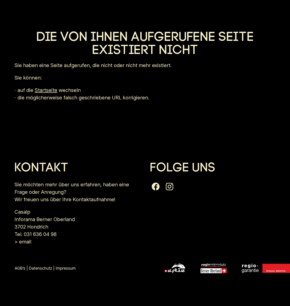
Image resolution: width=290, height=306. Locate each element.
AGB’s (19, 268)
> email (22, 242)
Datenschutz (40, 268)
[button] (155, 186)
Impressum (66, 268)
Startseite (46, 90)
